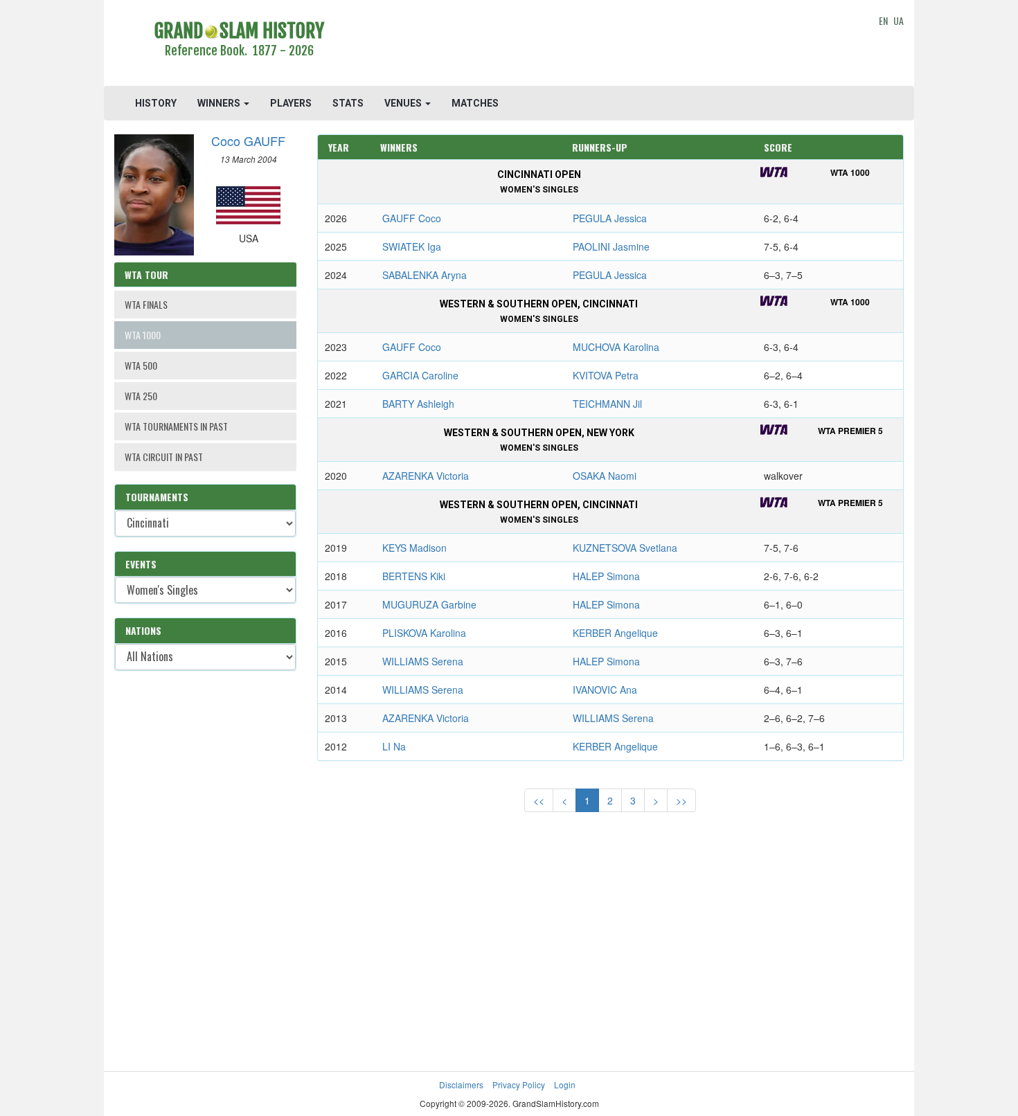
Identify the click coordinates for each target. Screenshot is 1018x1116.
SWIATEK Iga (411, 246)
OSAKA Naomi (604, 476)
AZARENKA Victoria (425, 476)
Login (564, 1084)
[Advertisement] (610, 45)
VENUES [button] (404, 103)
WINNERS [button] (219, 103)
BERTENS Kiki (413, 576)
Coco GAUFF (248, 141)
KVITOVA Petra (606, 375)
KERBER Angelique (615, 633)
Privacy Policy (518, 1084)
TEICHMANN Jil (607, 404)
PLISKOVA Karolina (424, 633)
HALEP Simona (606, 576)
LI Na (394, 746)
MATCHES (475, 103)
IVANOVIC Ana (605, 689)
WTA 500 (141, 365)
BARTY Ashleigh (418, 404)
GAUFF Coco (411, 218)
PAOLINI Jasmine (611, 246)
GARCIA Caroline (420, 375)
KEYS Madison (414, 548)
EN (883, 20)
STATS (348, 103)
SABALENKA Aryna (424, 275)
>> (681, 800)
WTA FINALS (146, 304)
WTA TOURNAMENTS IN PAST (176, 426)
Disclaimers (461, 1084)
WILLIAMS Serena (422, 661)
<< (538, 800)
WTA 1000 (143, 334)
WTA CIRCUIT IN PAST (164, 456)
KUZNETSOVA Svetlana (625, 548)
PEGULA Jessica (610, 218)
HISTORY (156, 103)
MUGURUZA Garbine (429, 604)
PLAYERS (291, 103)
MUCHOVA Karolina (616, 347)
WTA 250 (141, 395)
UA (898, 20)
